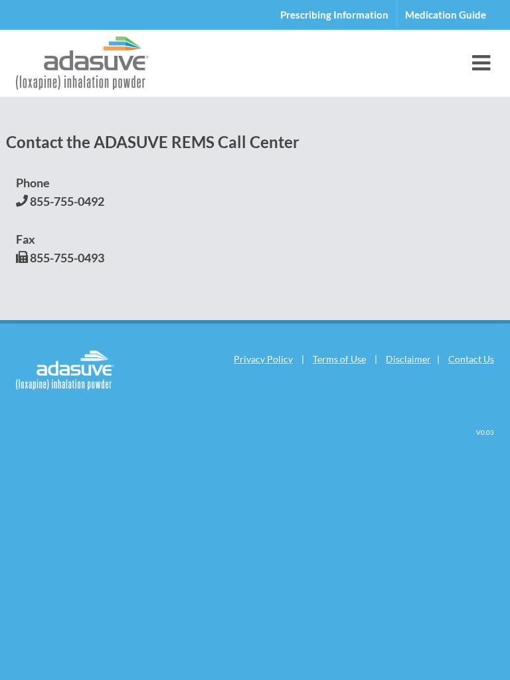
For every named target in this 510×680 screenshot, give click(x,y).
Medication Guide (445, 15)
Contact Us (471, 359)
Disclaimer (408, 359)
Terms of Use (339, 359)
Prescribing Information (334, 15)
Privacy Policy (263, 359)
